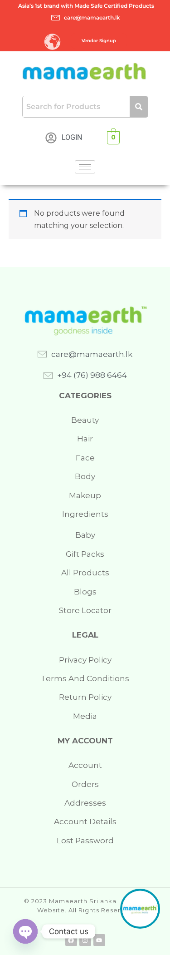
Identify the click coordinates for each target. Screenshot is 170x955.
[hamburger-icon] (85, 166)
